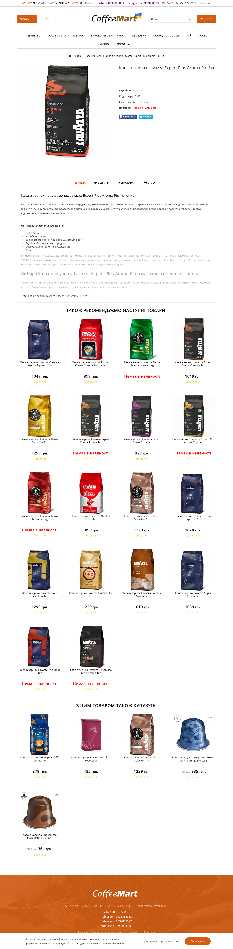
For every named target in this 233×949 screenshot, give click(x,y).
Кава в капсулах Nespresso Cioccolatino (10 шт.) (40, 836)
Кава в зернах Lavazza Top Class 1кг (39, 671)
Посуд (203, 35)
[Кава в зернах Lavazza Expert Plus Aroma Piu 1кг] (65, 111)
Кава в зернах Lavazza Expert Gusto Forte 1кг (142, 440)
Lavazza (137, 90)
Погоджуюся (198, 941)
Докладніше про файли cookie (162, 941)
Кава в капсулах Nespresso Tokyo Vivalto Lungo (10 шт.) (193, 759)
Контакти (149, 932)
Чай (189, 35)
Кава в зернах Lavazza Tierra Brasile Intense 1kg (142, 364)
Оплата (152, 182)
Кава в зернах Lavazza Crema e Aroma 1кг (142, 594)
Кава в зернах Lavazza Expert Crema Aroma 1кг (90, 440)
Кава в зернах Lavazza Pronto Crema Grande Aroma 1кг (91, 364)
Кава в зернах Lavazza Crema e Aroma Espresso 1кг (39, 364)
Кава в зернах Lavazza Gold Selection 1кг (39, 594)
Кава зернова (141, 102)
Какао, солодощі (166, 35)
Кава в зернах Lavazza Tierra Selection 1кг (142, 517)
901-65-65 (36, 3)
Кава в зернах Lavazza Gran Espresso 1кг (193, 517)
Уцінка (105, 44)
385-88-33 (82, 3)
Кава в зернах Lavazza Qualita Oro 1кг (91, 594)
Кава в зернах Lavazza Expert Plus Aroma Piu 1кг (57, 295)
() (207, 18)
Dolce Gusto (56, 35)
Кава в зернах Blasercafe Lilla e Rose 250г (91, 759)
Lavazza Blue (100, 35)
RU (42, 18)
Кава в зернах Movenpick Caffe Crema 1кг (39, 759)
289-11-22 (59, 3)
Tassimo (78, 35)
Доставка (127, 182)
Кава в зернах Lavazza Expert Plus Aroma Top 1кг (193, 440)
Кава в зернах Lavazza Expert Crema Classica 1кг (193, 364)
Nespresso (33, 35)
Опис (81, 182)
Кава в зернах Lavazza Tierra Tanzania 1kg (40, 517)
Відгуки (103, 182)
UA (47, 18)
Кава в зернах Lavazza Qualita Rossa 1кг (91, 517)
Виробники (125, 44)
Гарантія (83, 932)
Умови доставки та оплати (106, 932)
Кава (120, 35)
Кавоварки (138, 35)
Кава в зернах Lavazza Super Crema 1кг (193, 594)
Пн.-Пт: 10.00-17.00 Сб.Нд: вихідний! (188, 3)
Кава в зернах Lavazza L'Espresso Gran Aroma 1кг (91, 671)
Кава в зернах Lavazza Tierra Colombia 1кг (40, 440)
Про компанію (133, 932)
